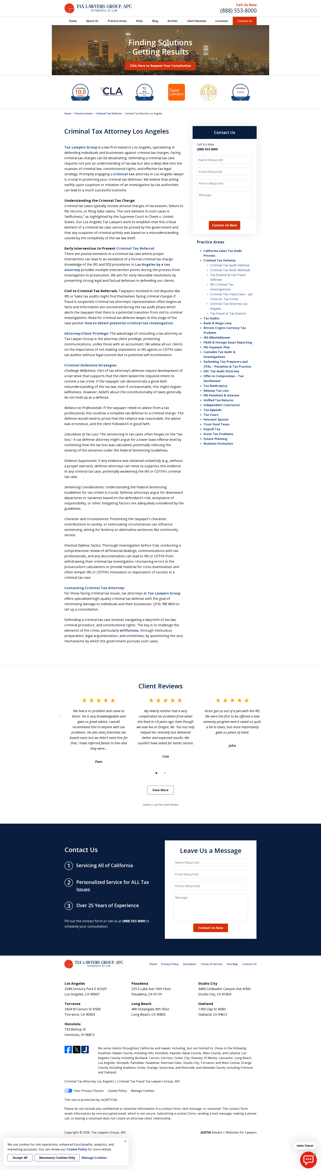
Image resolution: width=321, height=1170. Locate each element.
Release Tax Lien (216, 391)
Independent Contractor (221, 405)
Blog (155, 21)
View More (160, 790)
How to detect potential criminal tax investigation (128, 323)
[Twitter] (76, 1050)
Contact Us (245, 21)
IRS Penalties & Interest (221, 395)
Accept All (20, 1158)
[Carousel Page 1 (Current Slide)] (156, 773)
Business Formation (218, 443)
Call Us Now (246, 5)
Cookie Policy (117, 1091)
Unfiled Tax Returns (218, 400)
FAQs (139, 21)
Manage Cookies (142, 1091)
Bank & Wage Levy (217, 323)
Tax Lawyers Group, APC (108, 1132)
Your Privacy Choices (89, 1091)
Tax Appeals (212, 410)
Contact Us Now (224, 225)
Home (73, 21)
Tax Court (211, 415)
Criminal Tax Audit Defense (229, 265)
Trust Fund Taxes (216, 424)
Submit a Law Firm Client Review (160, 804)
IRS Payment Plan (216, 347)
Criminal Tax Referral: (135, 248)
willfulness (129, 630)
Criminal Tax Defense (109, 113)
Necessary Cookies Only (57, 1158)
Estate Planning (215, 439)
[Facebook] (68, 1050)
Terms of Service (211, 964)
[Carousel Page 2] (164, 773)
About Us (92, 21)
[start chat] (308, 1160)
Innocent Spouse (215, 419)
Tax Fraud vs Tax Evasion (228, 313)
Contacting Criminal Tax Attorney (94, 588)
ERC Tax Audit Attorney (221, 371)
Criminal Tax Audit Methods (230, 270)
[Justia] (85, 1050)
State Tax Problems (218, 434)
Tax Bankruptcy (215, 386)
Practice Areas (117, 21)
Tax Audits (211, 318)
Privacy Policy (170, 964)
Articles (173, 21)
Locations (222, 21)
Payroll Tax (211, 429)
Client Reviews (196, 21)
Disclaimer (189, 964)
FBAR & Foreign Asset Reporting (227, 342)
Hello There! (305, 1146)
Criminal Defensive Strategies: (90, 365)
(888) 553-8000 (238, 10)
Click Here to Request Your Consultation (160, 66)
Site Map (232, 964)
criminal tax (124, 174)
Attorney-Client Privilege (86, 333)
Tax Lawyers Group (80, 147)
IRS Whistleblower (217, 337)
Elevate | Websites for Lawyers (228, 1132)
